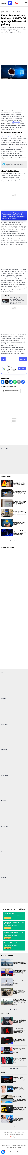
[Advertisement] (14, 48)
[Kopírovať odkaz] (23, 382)
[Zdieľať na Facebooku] (2, 382)
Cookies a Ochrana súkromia (9, 1145)
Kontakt (19, 1147)
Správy (3, 9)
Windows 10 (16, 122)
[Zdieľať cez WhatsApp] (15, 382)
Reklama (9, 1147)
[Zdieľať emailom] (19, 382)
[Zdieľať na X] (7, 382)
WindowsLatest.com (7, 137)
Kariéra (14, 1147)
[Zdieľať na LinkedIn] (11, 382)
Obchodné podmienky (14, 1143)
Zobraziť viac (14, 541)
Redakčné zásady (21, 1145)
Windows (10, 9)
